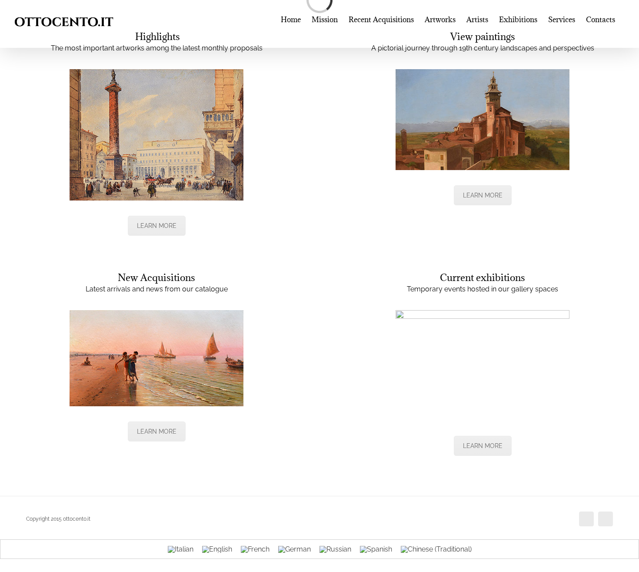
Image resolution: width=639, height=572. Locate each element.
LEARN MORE (156, 225)
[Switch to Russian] (335, 549)
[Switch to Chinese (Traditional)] (436, 549)
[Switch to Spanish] (376, 549)
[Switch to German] (294, 549)
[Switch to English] (217, 549)
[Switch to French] (255, 549)
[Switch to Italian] (180, 549)
